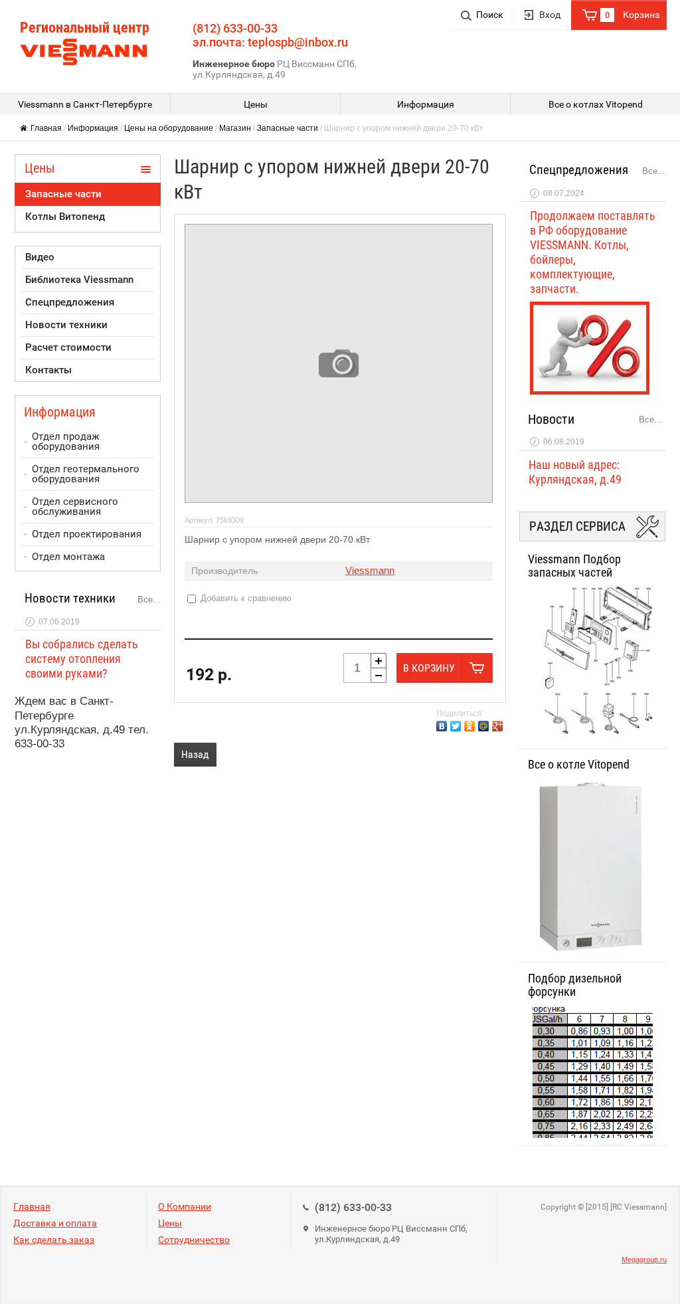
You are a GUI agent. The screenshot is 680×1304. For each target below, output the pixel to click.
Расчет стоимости (68, 347)
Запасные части (287, 128)
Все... (149, 600)
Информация (93, 128)
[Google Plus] (499, 724)
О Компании (184, 1206)
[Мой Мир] (485, 724)
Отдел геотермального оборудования (85, 474)
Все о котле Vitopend (579, 764)
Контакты (48, 370)
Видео (39, 257)
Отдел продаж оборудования (66, 441)
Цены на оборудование (168, 128)
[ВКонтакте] (443, 724)
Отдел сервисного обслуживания (75, 506)
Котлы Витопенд (65, 217)
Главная (46, 128)
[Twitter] (457, 724)
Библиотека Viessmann (79, 280)
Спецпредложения (69, 302)
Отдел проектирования (86, 534)
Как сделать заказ (53, 1239)
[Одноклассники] (471, 724)
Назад (195, 754)
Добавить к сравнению (245, 598)
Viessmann (369, 570)
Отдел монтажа (68, 557)
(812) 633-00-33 (353, 1207)
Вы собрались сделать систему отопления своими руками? (81, 658)
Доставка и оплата (55, 1223)
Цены (170, 1223)
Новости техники (66, 325)
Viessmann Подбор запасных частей (574, 566)
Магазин (235, 128)
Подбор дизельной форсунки (575, 985)
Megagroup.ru (644, 1259)
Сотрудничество (194, 1239)
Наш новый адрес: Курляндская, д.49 (575, 472)
